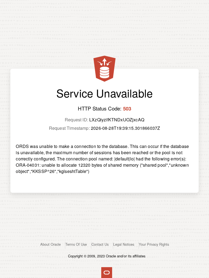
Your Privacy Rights (154, 244)
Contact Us (100, 244)
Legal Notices (123, 244)
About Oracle (50, 244)
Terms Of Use (76, 244)
